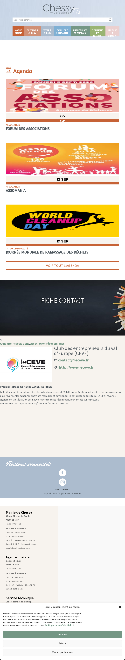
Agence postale (17, 557)
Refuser (62, 643)
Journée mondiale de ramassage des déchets (47, 252)
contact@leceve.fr (73, 360)
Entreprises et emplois (80, 32)
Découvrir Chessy (33, 32)
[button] (120, 607)
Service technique (20, 598)
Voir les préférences (62, 652)
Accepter (62, 634)
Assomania (16, 190)
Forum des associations (28, 128)
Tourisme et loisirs (97, 32)
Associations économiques (47, 343)
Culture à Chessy (112, 32)
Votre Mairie (18, 32)
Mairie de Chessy (19, 512)
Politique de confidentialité (59, 625)
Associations (21, 343)
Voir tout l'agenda (62, 265)
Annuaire (6, 343)
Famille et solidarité (62, 32)
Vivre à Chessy (47, 32)
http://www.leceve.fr (76, 367)
